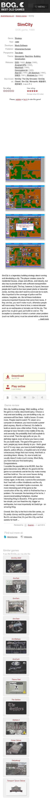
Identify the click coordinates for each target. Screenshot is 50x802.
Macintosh (19, 67)
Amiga (28, 62)
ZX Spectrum (34, 72)
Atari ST (18, 72)
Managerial (19, 56)
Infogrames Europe (23, 48)
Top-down (19, 52)
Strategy (18, 38)
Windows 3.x (32, 75)
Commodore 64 (21, 70)
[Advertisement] (25, 130)
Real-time (29, 56)
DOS (17, 62)
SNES (17, 75)
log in (25, 99)
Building (37, 56)
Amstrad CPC (20, 64)
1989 (17, 41)
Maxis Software (21, 45)
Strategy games (21, 16)
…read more (43, 319)
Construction (20, 58)
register (18, 99)
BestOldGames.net (7, 16)
